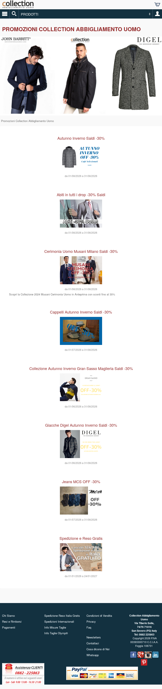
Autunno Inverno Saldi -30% (81, 138)
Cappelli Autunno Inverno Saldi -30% (81, 312)
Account (157, 14)
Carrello (157, 4)
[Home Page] (18, 6)
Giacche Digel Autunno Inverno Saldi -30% (81, 425)
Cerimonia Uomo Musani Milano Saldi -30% (81, 251)
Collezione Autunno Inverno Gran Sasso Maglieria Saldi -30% (81, 368)
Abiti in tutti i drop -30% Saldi (81, 194)
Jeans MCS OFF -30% (81, 481)
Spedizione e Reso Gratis (81, 538)
